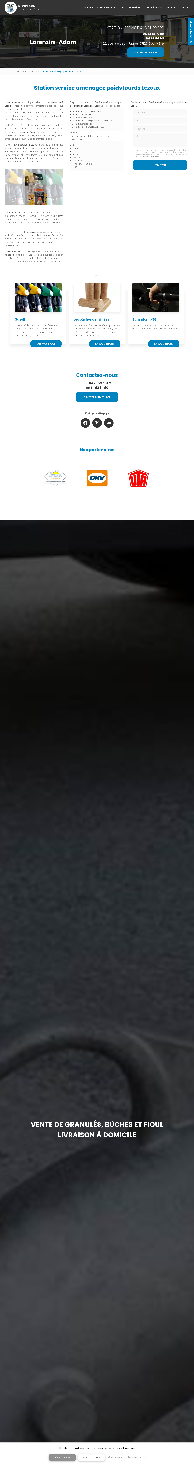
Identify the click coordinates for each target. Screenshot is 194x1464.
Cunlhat (75, 151)
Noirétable (76, 157)
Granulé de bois (154, 7)
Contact (185, 7)
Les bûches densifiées (91, 319)
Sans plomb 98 (144, 319)
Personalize (117, 1457)
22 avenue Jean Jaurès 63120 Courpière (133, 43)
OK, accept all (63, 1457)
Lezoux (34, 71)
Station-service (106, 7)
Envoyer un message (97, 397)
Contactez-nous (145, 52)
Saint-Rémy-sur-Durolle (82, 164)
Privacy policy (138, 1457)
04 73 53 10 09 (153, 34)
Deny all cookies (92, 1457)
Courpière (76, 148)
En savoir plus (46, 343)
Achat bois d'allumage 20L (83, 117)
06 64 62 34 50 (153, 38)
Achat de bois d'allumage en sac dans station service (93, 120)
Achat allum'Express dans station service (89, 111)
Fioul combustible (130, 7)
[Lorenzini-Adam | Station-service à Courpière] (11, 8)
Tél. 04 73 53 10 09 (97, 383)
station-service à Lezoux (23, 215)
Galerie (171, 7)
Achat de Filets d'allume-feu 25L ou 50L (88, 127)
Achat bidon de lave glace (82, 114)
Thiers (75, 167)
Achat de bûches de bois (82, 124)
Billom (75, 145)
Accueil (88, 7)
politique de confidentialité (149, 157)
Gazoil (20, 319)
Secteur (25, 71)
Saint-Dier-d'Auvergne (81, 160)
